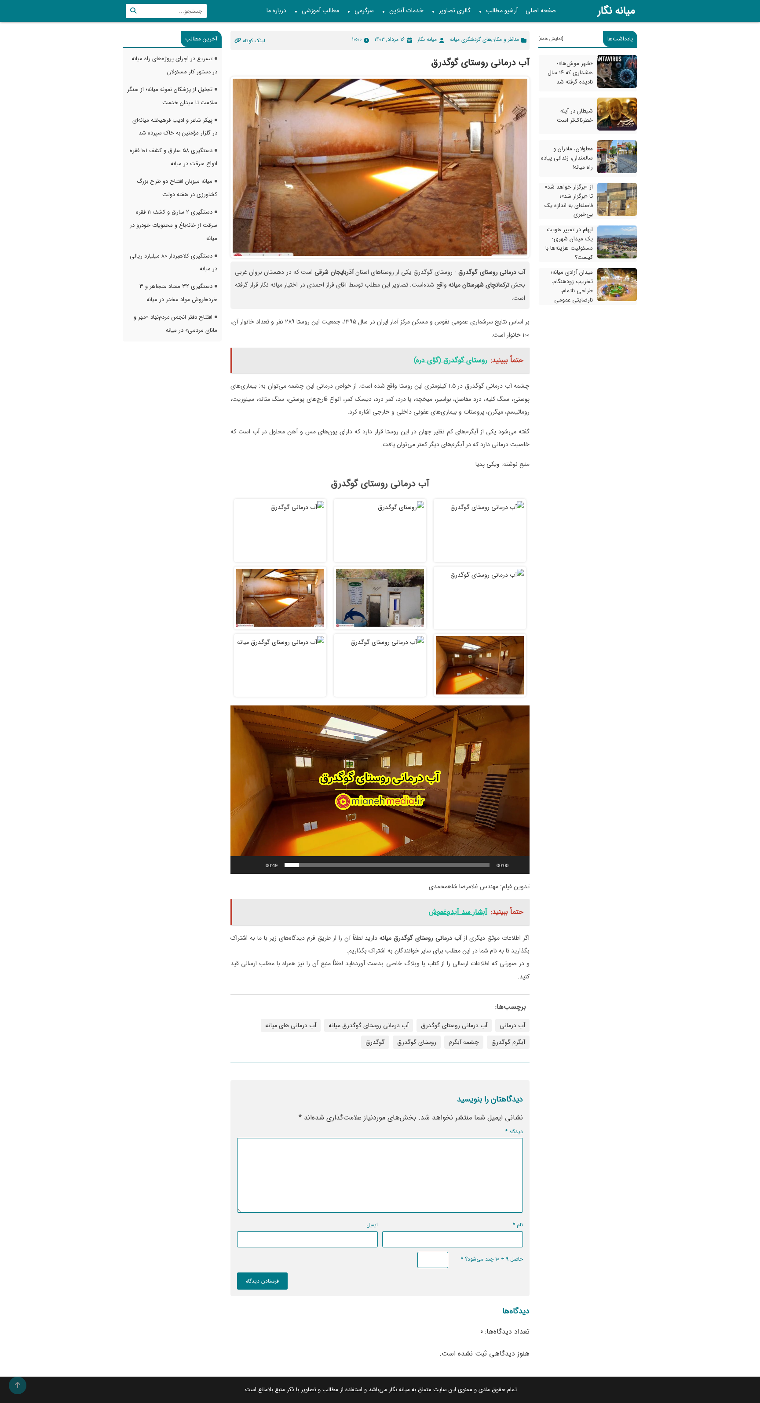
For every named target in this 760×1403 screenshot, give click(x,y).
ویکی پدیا (487, 464)
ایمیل (372, 1225)
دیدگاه (514, 1131)
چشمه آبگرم (464, 1042)
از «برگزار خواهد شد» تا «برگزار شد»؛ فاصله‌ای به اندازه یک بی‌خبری (568, 200)
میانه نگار (616, 11)
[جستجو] (133, 11)
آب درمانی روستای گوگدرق (454, 1025)
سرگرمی (360, 11)
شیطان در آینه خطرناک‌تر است (575, 115)
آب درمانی (512, 1025)
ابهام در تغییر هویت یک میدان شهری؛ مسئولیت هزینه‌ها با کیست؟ (569, 243)
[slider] (387, 865)
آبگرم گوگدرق (508, 1042)
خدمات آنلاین (403, 11)
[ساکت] (256, 865)
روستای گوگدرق (416, 1042)
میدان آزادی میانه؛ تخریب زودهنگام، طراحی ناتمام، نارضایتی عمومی (572, 286)
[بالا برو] (17, 1385)
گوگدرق (375, 1042)
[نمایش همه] (550, 39)
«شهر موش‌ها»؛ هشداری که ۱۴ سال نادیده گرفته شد (570, 73)
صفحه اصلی (541, 10)
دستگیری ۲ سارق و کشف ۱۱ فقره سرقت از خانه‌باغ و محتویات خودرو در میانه (173, 225)
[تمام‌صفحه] (242, 865)
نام (518, 1225)
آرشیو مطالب (498, 11)
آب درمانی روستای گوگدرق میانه (369, 1025)
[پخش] (518, 865)
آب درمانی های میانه (290, 1025)
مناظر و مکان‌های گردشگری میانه (484, 39)
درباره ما (276, 10)
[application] (380, 789)
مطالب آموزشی (316, 11)
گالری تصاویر (451, 11)
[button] (380, 789)
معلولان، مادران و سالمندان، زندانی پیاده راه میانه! (567, 158)
